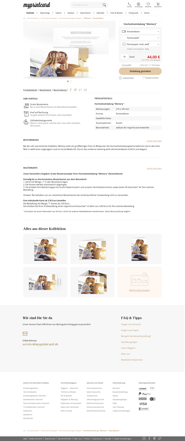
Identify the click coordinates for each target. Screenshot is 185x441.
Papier (115, 395)
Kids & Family (66, 411)
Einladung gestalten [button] (140, 71)
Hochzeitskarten (30, 392)
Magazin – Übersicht (69, 388)
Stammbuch (85, 13)
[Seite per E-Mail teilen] (85, 90)
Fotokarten (27, 411)
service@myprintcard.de (40, 344)
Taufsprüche (92, 395)
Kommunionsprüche (95, 407)
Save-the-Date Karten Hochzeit (36, 403)
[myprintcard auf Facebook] (149, 438)
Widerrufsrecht (35, 438)
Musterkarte (45, 90)
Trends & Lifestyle (68, 392)
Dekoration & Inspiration (71, 403)
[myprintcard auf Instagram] (144, 438)
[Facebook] (70, 89)
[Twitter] (80, 89)
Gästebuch (27, 414)
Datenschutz (50, 438)
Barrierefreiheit (64, 438)
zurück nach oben (154, 141)
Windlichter (28, 418)
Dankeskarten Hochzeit (33, 399)
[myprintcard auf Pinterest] (154, 438)
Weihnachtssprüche (95, 403)
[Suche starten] (104, 5)
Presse (87, 438)
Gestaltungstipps (129, 342)
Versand (116, 388)
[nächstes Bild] (113, 53)
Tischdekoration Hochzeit (34, 407)
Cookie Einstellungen (121, 411)
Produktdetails (30, 90)
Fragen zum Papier (130, 330)
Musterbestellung (120, 392)
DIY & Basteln (66, 395)
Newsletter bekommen (132, 359)
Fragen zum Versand (131, 324)
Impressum (97, 438)
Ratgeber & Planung (69, 399)
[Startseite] (24, 18)
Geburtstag (44, 13)
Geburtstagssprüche (95, 399)
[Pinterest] (75, 89)
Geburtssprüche (93, 392)
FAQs (115, 403)
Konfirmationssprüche (96, 411)
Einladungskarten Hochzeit (34, 395)
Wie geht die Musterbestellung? (136, 336)
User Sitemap (118, 407)
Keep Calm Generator (70, 407)
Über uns (125, 353)
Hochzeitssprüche (94, 388)
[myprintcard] (36, 7)
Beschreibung (60, 90)
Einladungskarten (30, 388)
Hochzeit (30, 13)
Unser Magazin (128, 348)
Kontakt (108, 438)
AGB (25, 438)
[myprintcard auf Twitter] (160, 438)
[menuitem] (129, 5)
